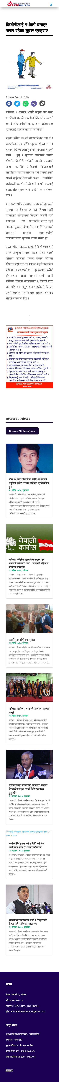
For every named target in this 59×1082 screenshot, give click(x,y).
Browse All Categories (22, 431)
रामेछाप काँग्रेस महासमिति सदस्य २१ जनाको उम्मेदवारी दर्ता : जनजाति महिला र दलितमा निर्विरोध (28, 563)
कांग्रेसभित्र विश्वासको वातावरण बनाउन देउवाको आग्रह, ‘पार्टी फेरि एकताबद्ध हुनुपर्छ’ (28, 789)
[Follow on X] (29, 974)
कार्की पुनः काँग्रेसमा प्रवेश (22, 639)
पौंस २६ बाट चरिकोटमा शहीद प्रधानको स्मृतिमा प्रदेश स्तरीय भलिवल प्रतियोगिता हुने (29, 483)
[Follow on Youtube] (35, 974)
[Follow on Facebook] (23, 974)
